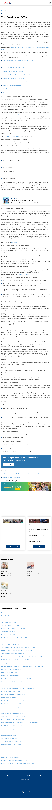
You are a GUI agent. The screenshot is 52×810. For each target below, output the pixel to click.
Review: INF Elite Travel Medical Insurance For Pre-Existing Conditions (19, 763)
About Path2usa (8, 775)
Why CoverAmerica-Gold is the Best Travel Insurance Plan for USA (18, 688)
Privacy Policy (44, 775)
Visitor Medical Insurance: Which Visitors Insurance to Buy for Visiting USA (21, 474)
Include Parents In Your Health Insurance (11, 669)
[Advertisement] (29, 503)
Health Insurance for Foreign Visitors (10, 754)
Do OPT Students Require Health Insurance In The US (15, 660)
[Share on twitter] (10, 481)
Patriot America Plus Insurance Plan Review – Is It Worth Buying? (17, 678)
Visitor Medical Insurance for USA (13, 136)
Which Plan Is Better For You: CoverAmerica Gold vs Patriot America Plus (19, 722)
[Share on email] (16, 481)
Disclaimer (36, 775)
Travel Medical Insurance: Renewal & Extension (13, 653)
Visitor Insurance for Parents (8, 622)
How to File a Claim (23, 274)
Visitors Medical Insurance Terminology (12, 85)
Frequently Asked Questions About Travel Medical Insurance (16, 650)
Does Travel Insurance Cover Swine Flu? (11, 691)
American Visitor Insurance (8, 631)
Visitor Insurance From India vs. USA (17, 194)
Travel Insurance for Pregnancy (9, 729)
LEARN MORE (8, 464)
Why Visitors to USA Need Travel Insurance (12, 644)
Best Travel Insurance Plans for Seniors (11, 744)
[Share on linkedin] (13, 481)
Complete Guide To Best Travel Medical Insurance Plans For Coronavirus (19, 725)
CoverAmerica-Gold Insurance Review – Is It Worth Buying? (16, 710)
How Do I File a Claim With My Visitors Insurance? (15, 78)
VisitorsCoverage (15, 114)
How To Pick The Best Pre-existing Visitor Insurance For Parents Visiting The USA (21, 656)
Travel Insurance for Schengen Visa (10, 625)
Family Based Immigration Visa (37, 541)
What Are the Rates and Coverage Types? (13, 67)
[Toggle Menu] (2, 2)
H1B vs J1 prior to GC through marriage (37, 536)
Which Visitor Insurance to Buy (9, 738)
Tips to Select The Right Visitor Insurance (11, 741)
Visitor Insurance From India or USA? (10, 685)
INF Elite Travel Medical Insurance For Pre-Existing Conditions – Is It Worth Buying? (22, 666)
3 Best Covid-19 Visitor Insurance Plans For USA (13, 716)
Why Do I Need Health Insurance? (10, 675)
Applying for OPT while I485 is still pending (38, 530)
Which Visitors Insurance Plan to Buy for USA (12, 619)
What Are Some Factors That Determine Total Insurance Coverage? (20, 81)
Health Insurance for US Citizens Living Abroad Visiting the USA (8, 595)
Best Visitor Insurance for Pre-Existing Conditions (13, 700)
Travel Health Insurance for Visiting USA (11, 707)
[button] (13, 546)
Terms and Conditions (26, 775)
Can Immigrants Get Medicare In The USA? (12, 663)
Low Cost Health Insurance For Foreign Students (13, 694)
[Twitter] (28, 792)
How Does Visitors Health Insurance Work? (13, 71)
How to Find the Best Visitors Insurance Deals (12, 719)
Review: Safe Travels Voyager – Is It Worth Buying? (14, 628)
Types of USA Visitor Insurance (9, 616)
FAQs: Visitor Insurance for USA (9, 672)
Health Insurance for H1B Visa (8, 634)
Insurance (4, 14)
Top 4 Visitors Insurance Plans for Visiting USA (12, 641)
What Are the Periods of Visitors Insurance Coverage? (16, 74)
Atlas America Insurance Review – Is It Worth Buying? (14, 760)
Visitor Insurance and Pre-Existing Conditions (12, 681)
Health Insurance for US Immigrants (10, 757)
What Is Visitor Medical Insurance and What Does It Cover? (18, 60)
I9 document (32, 525)
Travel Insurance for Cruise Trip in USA (10, 747)
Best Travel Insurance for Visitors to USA (11, 703)
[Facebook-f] (23, 792)
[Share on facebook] (6, 481)
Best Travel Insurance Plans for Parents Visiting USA (14, 638)
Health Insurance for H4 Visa (8, 697)
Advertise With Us (25, 779)
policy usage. (14, 242)
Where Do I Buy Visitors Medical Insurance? (14, 64)
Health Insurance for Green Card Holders (11, 732)
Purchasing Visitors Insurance (8, 735)
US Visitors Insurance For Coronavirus (10, 612)
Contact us (17, 775)
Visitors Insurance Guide (7, 751)
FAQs (4, 92)
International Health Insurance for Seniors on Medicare (7, 575)
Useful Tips (5, 89)
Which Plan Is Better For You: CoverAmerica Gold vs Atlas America (18, 647)
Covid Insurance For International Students (12, 713)
